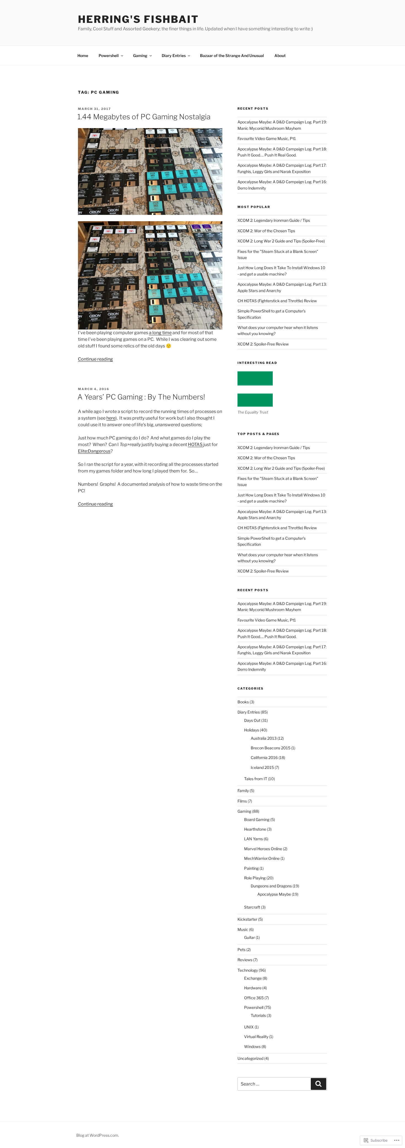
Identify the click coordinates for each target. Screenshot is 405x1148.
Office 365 (254, 997)
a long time (160, 332)
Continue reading (95, 359)
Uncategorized (250, 1058)
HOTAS (195, 444)
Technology (247, 970)
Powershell (109, 55)
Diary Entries (174, 55)
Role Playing (255, 878)
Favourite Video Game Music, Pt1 (266, 138)
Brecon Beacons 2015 (270, 747)
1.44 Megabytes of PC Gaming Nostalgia (143, 116)
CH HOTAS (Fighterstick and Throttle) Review (277, 300)
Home (82, 55)
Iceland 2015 (262, 767)
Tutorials (258, 1015)
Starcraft (252, 907)
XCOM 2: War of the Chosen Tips (266, 230)
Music (242, 929)
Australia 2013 (264, 738)
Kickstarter (247, 919)
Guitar (249, 937)
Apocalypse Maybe (274, 894)
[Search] (318, 1084)
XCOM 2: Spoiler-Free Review (263, 344)
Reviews (244, 959)
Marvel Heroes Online (263, 848)
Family (243, 790)
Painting (251, 868)
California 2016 (264, 757)
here (110, 418)
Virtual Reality (256, 1036)
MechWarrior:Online (262, 858)
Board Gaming (256, 819)
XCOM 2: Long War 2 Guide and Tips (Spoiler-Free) (281, 241)
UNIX (249, 1027)
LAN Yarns (253, 838)
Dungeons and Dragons (271, 886)
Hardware (252, 987)
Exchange (253, 978)
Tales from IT (255, 778)
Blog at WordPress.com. (97, 1135)
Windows (252, 1046)
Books (243, 701)
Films (242, 801)
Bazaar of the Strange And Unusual (232, 55)
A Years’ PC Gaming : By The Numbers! (141, 397)
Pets (241, 949)
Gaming (140, 55)
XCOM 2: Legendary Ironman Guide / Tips (273, 220)
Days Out (252, 720)
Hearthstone (255, 829)
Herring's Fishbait (138, 19)
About (280, 55)
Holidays (251, 730)
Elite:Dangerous (94, 451)
